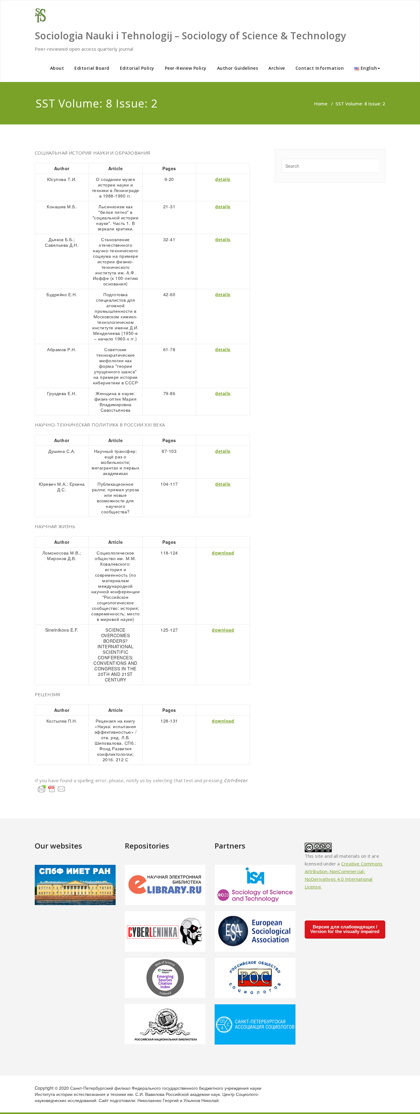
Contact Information (319, 68)
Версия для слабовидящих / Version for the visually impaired (344, 929)
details (223, 179)
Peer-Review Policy (186, 68)
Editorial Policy (137, 68)
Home (320, 103)
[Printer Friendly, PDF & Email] (52, 788)
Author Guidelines (237, 68)
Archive (276, 68)
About (57, 68)
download (223, 553)
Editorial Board (91, 68)
